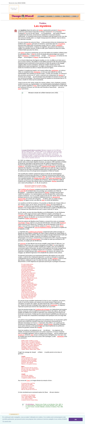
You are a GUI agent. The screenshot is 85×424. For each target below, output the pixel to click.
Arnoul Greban (36, 239)
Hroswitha (59, 45)
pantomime (54, 305)
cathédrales (54, 70)
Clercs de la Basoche (55, 178)
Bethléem (25, 55)
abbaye (48, 204)
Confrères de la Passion (28, 189)
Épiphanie (53, 55)
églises (23, 52)
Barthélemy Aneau (45, 227)
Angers (48, 226)
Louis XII (37, 227)
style (32, 335)
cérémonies (37, 72)
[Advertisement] (50, 9)
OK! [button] (76, 419)
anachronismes (41, 251)
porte (19, 89)
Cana (28, 380)
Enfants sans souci (39, 178)
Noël (33, 54)
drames (61, 75)
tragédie (40, 324)
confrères (55, 258)
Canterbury (21, 215)
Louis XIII (22, 191)
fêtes (44, 176)
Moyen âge (61, 30)
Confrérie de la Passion (48, 166)
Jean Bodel (21, 222)
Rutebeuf (62, 222)
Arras (28, 222)
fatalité (40, 327)
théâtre (41, 30)
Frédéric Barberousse (31, 218)
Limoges (20, 206)
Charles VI (21, 166)
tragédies (29, 43)
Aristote (50, 324)
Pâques (36, 57)
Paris (35, 85)
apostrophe (60, 336)
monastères (61, 43)
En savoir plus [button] (7, 421)
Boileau (54, 181)
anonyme (23, 243)
